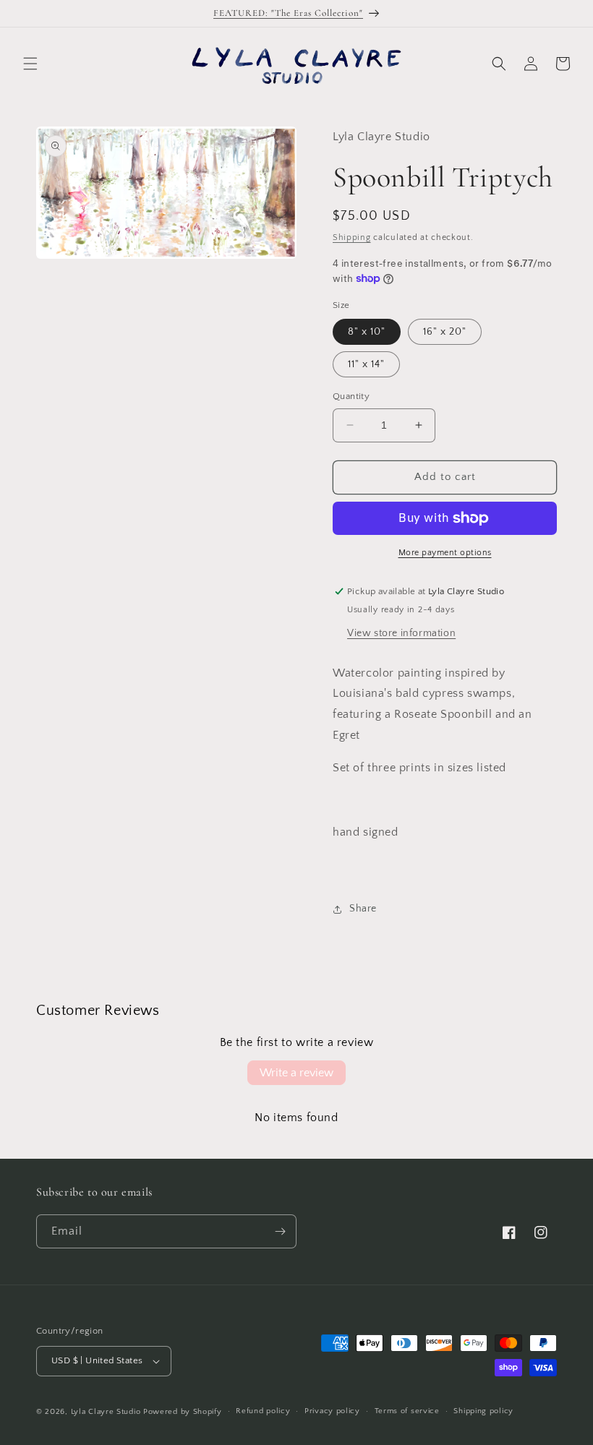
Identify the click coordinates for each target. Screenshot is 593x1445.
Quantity (351, 396)
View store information (401, 633)
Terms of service (407, 1411)
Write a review (296, 1072)
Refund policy (263, 1411)
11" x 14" (366, 364)
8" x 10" (366, 332)
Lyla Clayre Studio (106, 1411)
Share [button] (363, 908)
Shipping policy (483, 1411)
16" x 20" (444, 332)
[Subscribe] (280, 1231)
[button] (30, 64)
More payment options (445, 552)
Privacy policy (332, 1411)
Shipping (352, 237)
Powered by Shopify (182, 1411)
